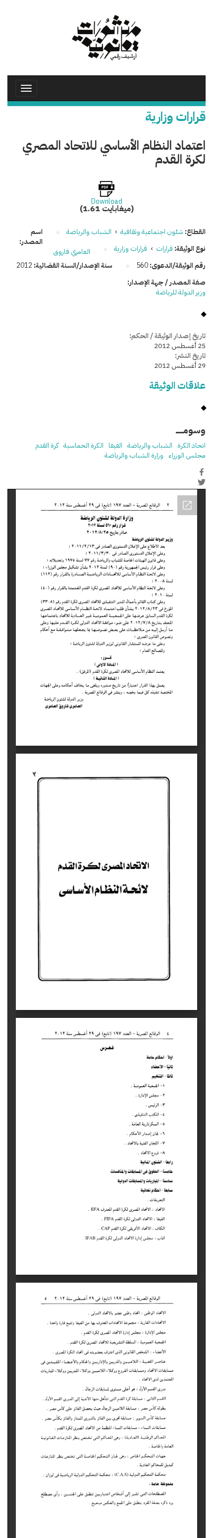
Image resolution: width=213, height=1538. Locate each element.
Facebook (202, 472)
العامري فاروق (71, 251)
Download (106, 201)
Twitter (202, 482)
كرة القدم (46, 445)
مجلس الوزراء (187, 455)
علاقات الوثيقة (177, 385)
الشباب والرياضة (149, 445)
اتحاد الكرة (191, 445)
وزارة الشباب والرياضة (134, 455)
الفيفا (115, 445)
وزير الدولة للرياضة (181, 292)
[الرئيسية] (106, 37)
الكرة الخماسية (83, 445)
